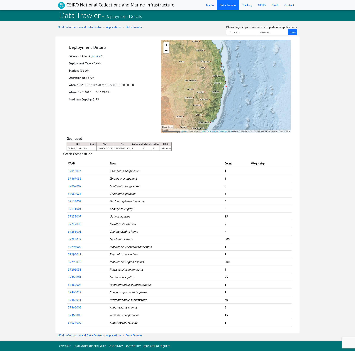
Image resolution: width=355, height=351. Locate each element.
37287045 (74, 224)
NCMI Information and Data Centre (80, 27)
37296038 (74, 269)
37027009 (74, 322)
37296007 (74, 247)
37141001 (74, 209)
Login (293, 32)
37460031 (74, 300)
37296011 (74, 254)
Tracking (247, 5)
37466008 (74, 315)
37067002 (74, 186)
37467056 (74, 178)
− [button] (166, 50)
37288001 (74, 231)
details (96, 56)
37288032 (74, 239)
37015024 (74, 171)
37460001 (74, 277)
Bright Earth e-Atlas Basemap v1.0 (216, 131)
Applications (113, 27)
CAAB (275, 5)
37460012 (74, 292)
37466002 (74, 307)
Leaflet (184, 131)
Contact (289, 5)
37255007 (74, 216)
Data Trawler (228, 5)
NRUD (262, 5)
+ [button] (166, 45)
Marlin (210, 5)
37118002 (74, 201)
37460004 (74, 284)
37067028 (74, 193)
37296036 (74, 262)
